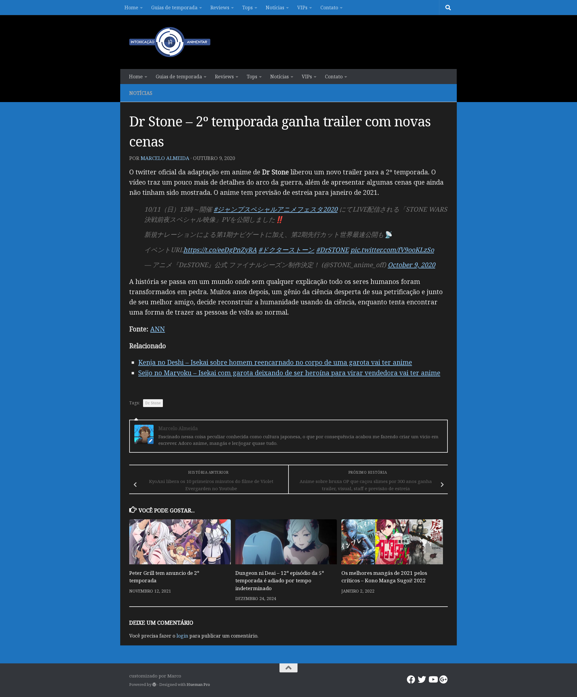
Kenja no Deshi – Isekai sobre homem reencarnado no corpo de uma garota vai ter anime (275, 362)
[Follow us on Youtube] (433, 679)
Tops (247, 7)
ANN (157, 328)
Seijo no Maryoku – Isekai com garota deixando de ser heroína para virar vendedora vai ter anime (289, 372)
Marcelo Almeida (165, 158)
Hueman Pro (198, 684)
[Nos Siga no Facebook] (411, 679)
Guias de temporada (174, 7)
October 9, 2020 (411, 264)
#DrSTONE (332, 249)
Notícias (275, 7)
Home (131, 7)
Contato (329, 7)
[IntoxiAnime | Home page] (169, 42)
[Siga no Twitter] (422, 679)
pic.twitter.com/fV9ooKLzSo (392, 249)
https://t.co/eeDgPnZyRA (220, 249)
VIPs (302, 7)
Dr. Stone (153, 403)
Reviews (219, 7)
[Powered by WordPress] (154, 684)
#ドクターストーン (286, 249)
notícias (140, 93)
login (182, 635)
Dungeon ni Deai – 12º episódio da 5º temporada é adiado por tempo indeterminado (279, 580)
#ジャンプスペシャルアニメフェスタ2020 (275, 209)
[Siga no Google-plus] (443, 679)
